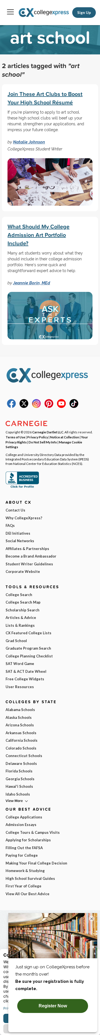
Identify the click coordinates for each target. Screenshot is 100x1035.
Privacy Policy (37, 437)
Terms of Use (15, 437)
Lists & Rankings (20, 625)
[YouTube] (61, 406)
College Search (19, 594)
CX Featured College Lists (28, 633)
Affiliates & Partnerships (27, 548)
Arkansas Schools (21, 733)
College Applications (24, 817)
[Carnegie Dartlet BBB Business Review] (22, 487)
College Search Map (23, 602)
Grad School (16, 640)
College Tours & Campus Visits (33, 832)
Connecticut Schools (24, 755)
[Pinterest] (49, 406)
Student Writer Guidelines (29, 564)
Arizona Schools (20, 725)
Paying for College (22, 855)
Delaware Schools (21, 763)
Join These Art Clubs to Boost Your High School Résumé (45, 98)
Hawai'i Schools (19, 786)
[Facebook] (11, 406)
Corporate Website (23, 571)
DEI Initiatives (18, 533)
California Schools (22, 740)
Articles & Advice (21, 617)
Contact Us (15, 510)
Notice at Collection (64, 437)
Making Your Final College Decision (36, 863)
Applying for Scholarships (28, 840)
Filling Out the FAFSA (24, 848)
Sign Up (84, 12)
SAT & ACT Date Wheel (26, 671)
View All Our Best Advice (27, 894)
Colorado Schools (21, 748)
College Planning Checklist (29, 656)
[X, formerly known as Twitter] (24, 406)
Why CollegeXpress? (24, 518)
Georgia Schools (20, 779)
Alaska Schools (19, 717)
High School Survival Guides (30, 878)
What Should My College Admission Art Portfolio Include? (38, 234)
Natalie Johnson (29, 142)
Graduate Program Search (28, 648)
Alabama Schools (20, 709)
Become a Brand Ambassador (31, 556)
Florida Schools (19, 771)
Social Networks (20, 541)
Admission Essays (21, 824)
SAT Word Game (20, 663)
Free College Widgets (25, 679)
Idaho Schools (18, 794)
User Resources (20, 687)
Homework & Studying (25, 870)
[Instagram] (36, 406)
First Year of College (23, 886)
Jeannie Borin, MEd (31, 282)
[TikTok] (74, 406)
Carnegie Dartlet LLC (47, 432)
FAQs (10, 525)
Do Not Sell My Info (43, 442)
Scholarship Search (22, 610)
